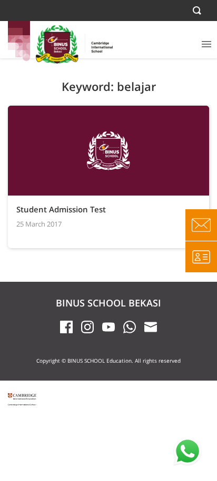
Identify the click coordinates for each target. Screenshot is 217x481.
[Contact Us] (201, 225)
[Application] (201, 256)
